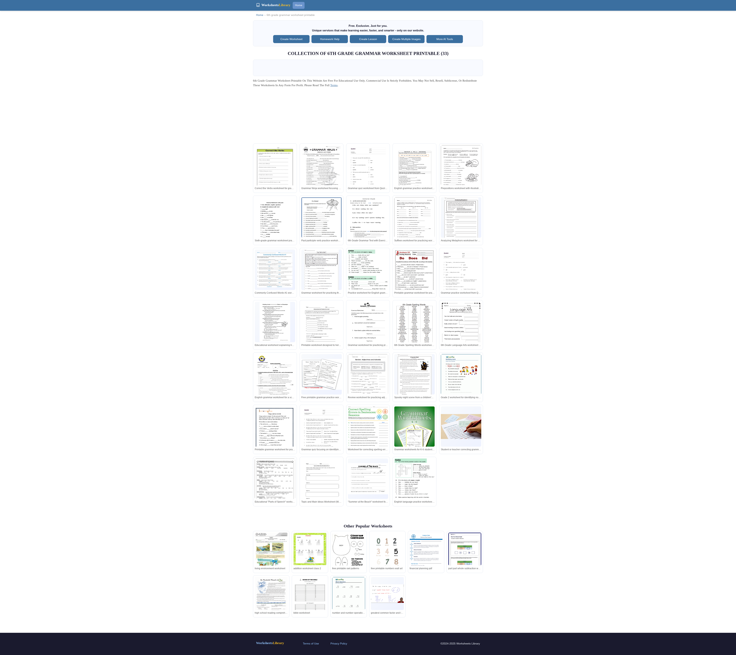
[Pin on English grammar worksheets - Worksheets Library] (275, 484)
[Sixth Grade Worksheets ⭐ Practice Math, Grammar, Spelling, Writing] (414, 328)
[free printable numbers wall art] (387, 557)
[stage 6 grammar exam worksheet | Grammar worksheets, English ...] (414, 173)
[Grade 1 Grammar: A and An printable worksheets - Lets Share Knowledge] (275, 435)
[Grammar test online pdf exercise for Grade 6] (368, 223)
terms (334, 85)
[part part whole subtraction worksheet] (464, 554)
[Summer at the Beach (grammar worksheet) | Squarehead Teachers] (368, 478)
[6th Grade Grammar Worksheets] (275, 322)
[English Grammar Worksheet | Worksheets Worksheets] (368, 328)
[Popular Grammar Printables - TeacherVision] (461, 426)
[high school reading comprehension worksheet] (271, 598)
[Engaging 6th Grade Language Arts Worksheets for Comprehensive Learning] (321, 272)
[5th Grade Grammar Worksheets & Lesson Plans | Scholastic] (368, 380)
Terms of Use (311, 643)
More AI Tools (444, 39)
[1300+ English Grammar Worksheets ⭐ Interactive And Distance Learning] (414, 430)
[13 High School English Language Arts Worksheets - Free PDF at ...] (461, 330)
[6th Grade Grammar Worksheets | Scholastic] (461, 171)
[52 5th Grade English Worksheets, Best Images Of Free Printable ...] (321, 171)
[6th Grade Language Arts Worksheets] (461, 219)
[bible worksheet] (309, 598)
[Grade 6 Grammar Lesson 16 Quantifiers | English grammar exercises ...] (368, 279)
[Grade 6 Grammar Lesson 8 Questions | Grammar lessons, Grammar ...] (414, 488)
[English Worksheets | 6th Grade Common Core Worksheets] (321, 484)
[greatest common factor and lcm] (387, 593)
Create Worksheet (291, 39)
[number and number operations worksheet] (348, 598)
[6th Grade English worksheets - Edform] (414, 278)
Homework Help (329, 39)
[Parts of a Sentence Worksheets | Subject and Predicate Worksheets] (321, 328)
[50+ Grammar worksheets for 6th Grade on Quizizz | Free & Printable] (368, 173)
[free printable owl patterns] (348, 553)
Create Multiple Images (406, 39)
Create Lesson (368, 39)
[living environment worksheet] (271, 554)
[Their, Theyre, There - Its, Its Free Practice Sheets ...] (321, 374)
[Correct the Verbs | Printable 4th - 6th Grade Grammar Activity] (275, 171)
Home (298, 5)
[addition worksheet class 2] (309, 549)
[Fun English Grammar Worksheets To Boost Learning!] (321, 224)
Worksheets (270, 643)
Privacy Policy (338, 643)
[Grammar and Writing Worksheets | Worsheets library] (461, 380)
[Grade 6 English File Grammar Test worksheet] (275, 382)
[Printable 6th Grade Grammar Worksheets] (274, 269)
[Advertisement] (368, 116)
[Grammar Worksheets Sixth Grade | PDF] (275, 224)
